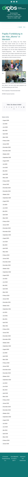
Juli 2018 (5, 423)
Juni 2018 (5, 426)
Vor (24, 27)
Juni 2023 (5, 241)
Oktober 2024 (6, 194)
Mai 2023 (5, 245)
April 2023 (5, 248)
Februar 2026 (6, 140)
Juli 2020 (5, 352)
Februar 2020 (6, 362)
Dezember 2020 (7, 336)
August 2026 (6, 120)
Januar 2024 (6, 224)
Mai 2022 (5, 285)
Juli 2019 (5, 383)
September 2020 (7, 346)
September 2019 (7, 379)
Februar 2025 (6, 181)
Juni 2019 (5, 386)
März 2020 (5, 359)
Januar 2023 (6, 258)
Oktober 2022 (6, 268)
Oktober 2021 (6, 305)
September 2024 (7, 197)
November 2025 (7, 150)
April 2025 (5, 174)
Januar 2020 (6, 366)
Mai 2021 (5, 319)
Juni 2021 (5, 315)
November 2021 (7, 302)
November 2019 (7, 373)
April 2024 (5, 214)
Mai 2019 (5, 389)
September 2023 (7, 234)
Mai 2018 (5, 430)
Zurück (20, 27)
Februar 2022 (6, 295)
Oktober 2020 (6, 342)
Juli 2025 (5, 164)
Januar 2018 (6, 443)
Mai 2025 (5, 171)
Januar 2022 (6, 298)
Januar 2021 (6, 332)
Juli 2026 (5, 123)
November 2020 (7, 339)
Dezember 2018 (7, 406)
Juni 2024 (5, 208)
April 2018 (5, 433)
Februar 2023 (6, 255)
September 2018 (7, 416)
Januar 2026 (6, 144)
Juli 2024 (5, 204)
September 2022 (7, 272)
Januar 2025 (6, 184)
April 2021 (5, 322)
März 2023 (5, 251)
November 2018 (7, 410)
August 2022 (6, 275)
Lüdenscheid (10, 16)
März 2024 (5, 218)
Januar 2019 (6, 403)
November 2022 (7, 265)
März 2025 (5, 177)
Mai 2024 (5, 211)
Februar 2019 (6, 400)
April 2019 (5, 393)
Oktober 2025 (6, 154)
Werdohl (10, 17)
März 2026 (5, 137)
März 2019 (5, 396)
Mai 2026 (5, 130)
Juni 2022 (5, 282)
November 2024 (7, 191)
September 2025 (7, 157)
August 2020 (6, 349)
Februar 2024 (6, 221)
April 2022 (5, 288)
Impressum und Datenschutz (23, 458)
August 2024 (6, 201)
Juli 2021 (5, 312)
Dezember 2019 (7, 369)
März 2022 (5, 292)
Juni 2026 (5, 127)
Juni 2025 (5, 167)
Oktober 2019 (6, 376)
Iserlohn (10, 14)
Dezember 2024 (7, 187)
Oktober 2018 (6, 413)
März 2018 (5, 437)
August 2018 (6, 420)
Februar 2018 (6, 440)
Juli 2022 (5, 278)
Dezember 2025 (7, 147)
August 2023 (6, 238)
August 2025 (6, 160)
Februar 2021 (6, 329)
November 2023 (7, 231)
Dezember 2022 (7, 261)
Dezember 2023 (7, 228)
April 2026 (5, 133)
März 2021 (5, 325)
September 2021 (7, 309)
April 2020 (5, 356)
